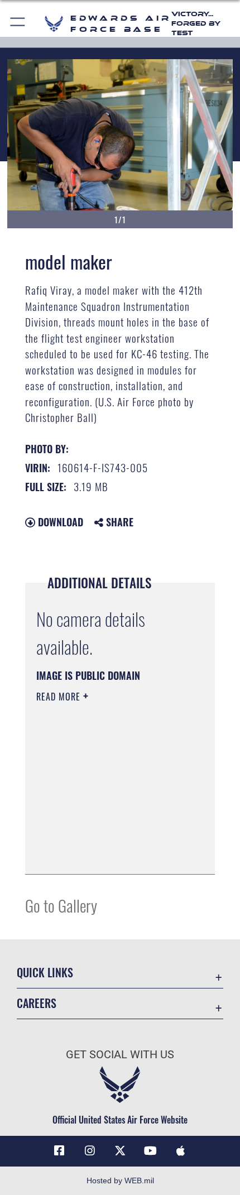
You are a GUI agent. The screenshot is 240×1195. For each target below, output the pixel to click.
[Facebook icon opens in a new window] (59, 1151)
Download (59, 522)
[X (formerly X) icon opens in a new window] (120, 1151)
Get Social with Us (120, 1054)
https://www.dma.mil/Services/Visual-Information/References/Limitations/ (104, 837)
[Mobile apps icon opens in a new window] (180, 1151)
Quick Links (45, 972)
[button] (18, 23)
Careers (36, 1003)
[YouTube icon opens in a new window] (150, 1151)
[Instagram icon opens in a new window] (89, 1151)
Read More (59, 696)
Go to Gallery (61, 905)
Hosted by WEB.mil (120, 1180)
